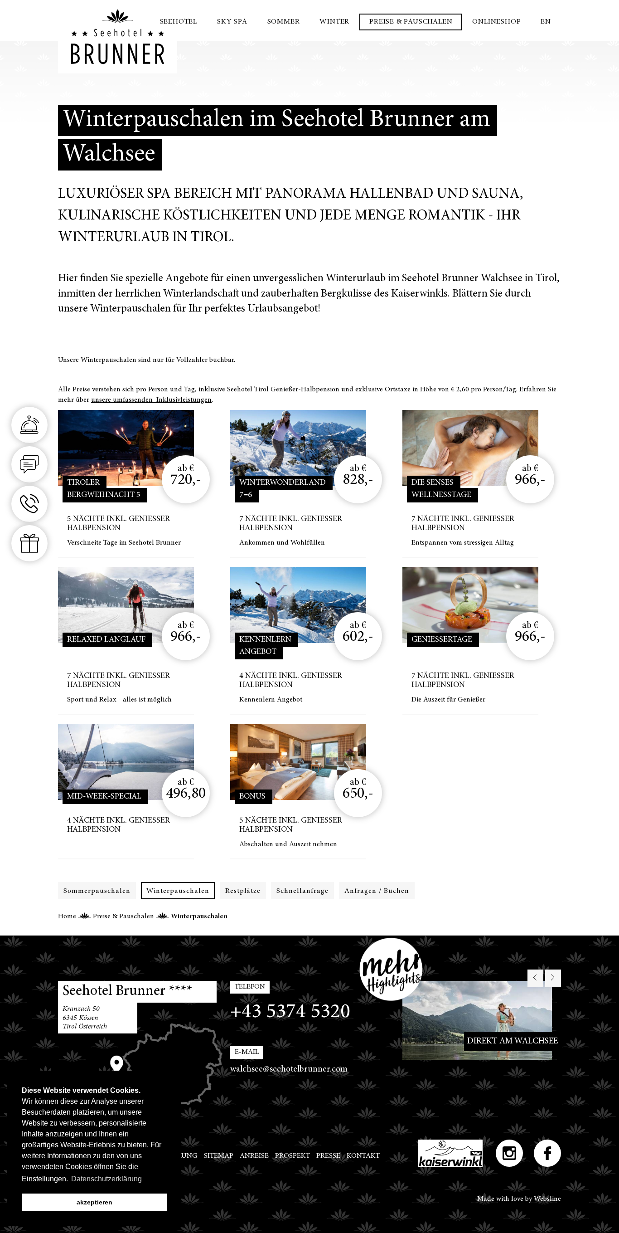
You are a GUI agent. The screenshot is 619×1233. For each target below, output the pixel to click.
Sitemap (218, 1156)
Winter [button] (334, 21)
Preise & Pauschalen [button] (410, 21)
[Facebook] (547, 1153)
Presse (328, 1156)
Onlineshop (496, 21)
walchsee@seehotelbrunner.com (289, 1069)
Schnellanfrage (302, 891)
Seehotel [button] (178, 21)
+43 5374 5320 (290, 1012)
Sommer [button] (283, 21)
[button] (535, 978)
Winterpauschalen (177, 891)
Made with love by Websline (519, 1199)
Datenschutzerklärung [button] (106, 1179)
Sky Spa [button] (232, 21)
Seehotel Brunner (117, 36)
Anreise (254, 1156)
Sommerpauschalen (97, 891)
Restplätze (243, 891)
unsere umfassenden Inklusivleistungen (151, 400)
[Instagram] (509, 1153)
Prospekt (292, 1156)
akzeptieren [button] (94, 1202)
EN (546, 21)
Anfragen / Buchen (376, 891)
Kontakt (363, 1156)
